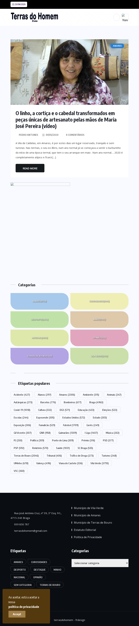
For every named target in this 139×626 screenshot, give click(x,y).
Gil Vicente (23, 432)
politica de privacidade (23, 607)
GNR (45, 432)
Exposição (22, 425)
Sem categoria (23, 585)
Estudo (100, 417)
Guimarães (67, 432)
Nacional (40, 338)
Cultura (45, 409)
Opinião (99, 338)
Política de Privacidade (88, 537)
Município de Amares (87, 515)
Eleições (109, 409)
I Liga (91, 432)
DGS (65, 409)
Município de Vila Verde (89, 508)
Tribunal (54, 455)
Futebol (70, 425)
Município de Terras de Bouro (93, 522)
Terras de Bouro (39, 356)
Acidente (22, 394)
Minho (99, 319)
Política (37, 440)
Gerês (92, 425)
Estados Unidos (73, 417)
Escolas (21, 417)
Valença (43, 463)
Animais (114, 394)
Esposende (45, 417)
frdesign (80, 620)
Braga (96, 402)
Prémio (88, 440)
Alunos (44, 394)
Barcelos (48, 402)
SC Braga (85, 447)
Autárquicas (23, 402)
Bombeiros (72, 402)
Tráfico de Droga (82, 455)
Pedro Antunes (28, 134)
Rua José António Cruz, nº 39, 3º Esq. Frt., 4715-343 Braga (36, 515)
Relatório (40, 447)
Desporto (39, 319)
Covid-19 (22, 409)
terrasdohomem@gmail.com (30, 530)
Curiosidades (99, 301)
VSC (19, 470)
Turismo (109, 455)
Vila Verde (99, 356)
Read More (30, 168)
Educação (86, 409)
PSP (19, 447)
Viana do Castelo (71, 463)
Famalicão (47, 425)
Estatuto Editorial (85, 530)
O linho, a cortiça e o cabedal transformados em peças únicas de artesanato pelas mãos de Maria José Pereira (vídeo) (66, 119)
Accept (17, 614)
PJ (18, 440)
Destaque (40, 569)
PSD (108, 440)
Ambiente (91, 394)
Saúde (63, 447)
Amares (39, 301)
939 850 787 (21, 524)
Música (112, 432)
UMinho (21, 463)
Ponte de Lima (63, 440)
